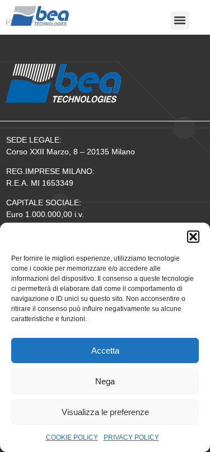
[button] (193, 236)
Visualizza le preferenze (105, 412)
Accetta (105, 350)
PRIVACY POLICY (131, 437)
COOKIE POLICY (72, 437)
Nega (105, 381)
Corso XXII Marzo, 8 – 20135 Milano (70, 151)
